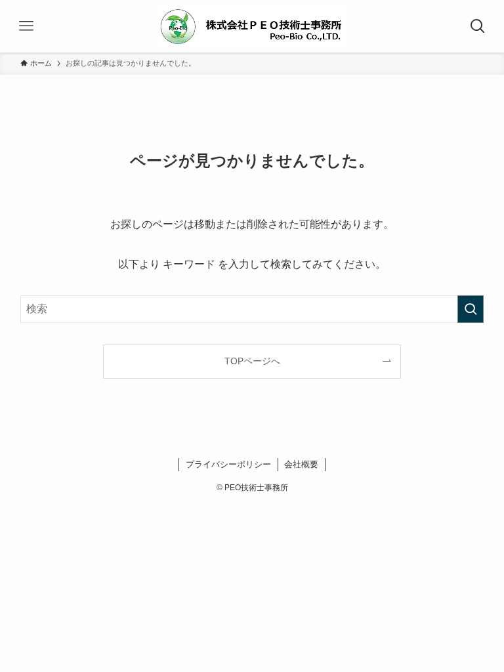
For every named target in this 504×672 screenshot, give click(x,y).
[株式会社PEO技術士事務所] (252, 26)
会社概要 (301, 464)
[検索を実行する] (470, 309)
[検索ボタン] (478, 26)
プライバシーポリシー (228, 464)
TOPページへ (252, 361)
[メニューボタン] (26, 26)
